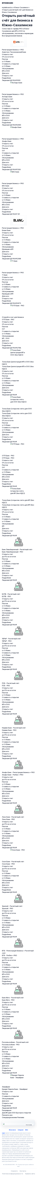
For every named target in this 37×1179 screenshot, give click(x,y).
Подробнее (6, 78)
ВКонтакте (12, 1129)
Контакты (23, 1171)
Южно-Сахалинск (21, 7)
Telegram (20, 1129)
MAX (26, 1129)
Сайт (3, 1133)
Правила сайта (30, 1173)
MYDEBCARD (7, 3)
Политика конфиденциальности (12, 1173)
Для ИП (5, 1113)
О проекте (14, 1171)
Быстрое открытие (23, 1113)
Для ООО (12, 1113)
